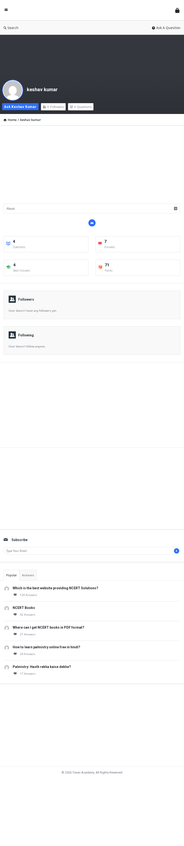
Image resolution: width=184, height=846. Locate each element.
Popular (11, 575)
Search (12, 27)
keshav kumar (42, 89)
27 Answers (27, 634)
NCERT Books (24, 608)
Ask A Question (168, 27)
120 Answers (28, 595)
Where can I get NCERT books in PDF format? (48, 627)
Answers (28, 575)
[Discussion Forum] (92, 10)
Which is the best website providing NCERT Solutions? (55, 588)
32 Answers (27, 615)
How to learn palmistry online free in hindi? (46, 647)
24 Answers (27, 654)
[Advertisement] (92, 163)
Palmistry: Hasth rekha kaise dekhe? (42, 667)
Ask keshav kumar (20, 107)
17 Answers (27, 674)
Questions (83, 107)
